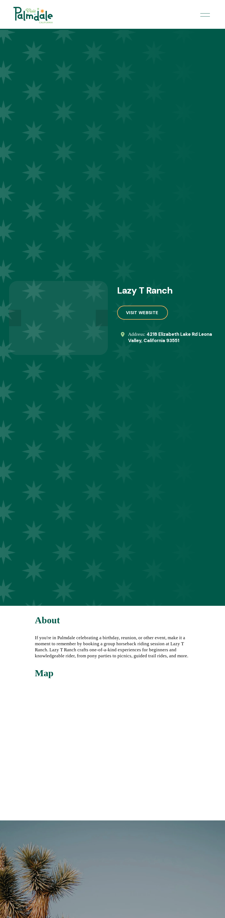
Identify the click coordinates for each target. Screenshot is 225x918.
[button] (15, 318)
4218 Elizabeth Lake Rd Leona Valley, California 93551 (170, 337)
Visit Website (142, 313)
